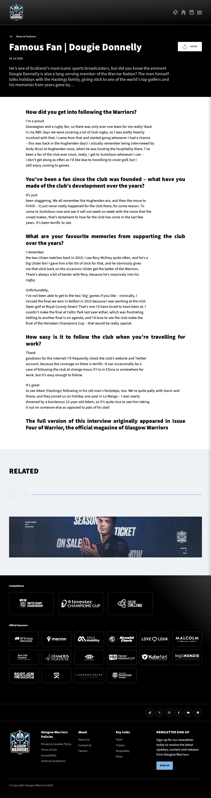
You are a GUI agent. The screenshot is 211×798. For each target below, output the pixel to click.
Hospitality (123, 751)
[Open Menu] (199, 12)
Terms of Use (49, 750)
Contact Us (85, 745)
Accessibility (48, 755)
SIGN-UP (164, 765)
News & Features (26, 36)
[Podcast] (198, 713)
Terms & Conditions (53, 761)
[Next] (24, 494)
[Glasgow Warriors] (16, 12)
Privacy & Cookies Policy (56, 744)
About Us (84, 740)
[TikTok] (150, 713)
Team (119, 740)
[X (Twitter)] (159, 713)
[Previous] (14, 494)
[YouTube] (188, 713)
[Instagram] (169, 713)
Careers (83, 751)
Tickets (120, 745)
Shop (119, 757)
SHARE (193, 46)
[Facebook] (179, 713)
